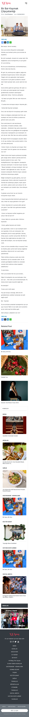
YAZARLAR (14, 699)
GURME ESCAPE (14, 669)
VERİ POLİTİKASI (11, 706)
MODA (14, 646)
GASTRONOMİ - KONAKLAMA (14, 666)
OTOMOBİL (14, 687)
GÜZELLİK (14, 649)
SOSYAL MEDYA (14, 693)
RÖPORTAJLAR (14, 684)
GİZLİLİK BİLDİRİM (22, 706)
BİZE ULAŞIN (14, 710)
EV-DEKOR (14, 654)
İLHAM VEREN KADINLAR (14, 663)
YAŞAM (14, 672)
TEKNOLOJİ (14, 681)
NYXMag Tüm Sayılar (14, 660)
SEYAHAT (14, 657)
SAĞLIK (14, 678)
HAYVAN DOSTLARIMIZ (14, 696)
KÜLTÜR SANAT (14, 675)
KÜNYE (4, 706)
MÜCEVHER (14, 651)
